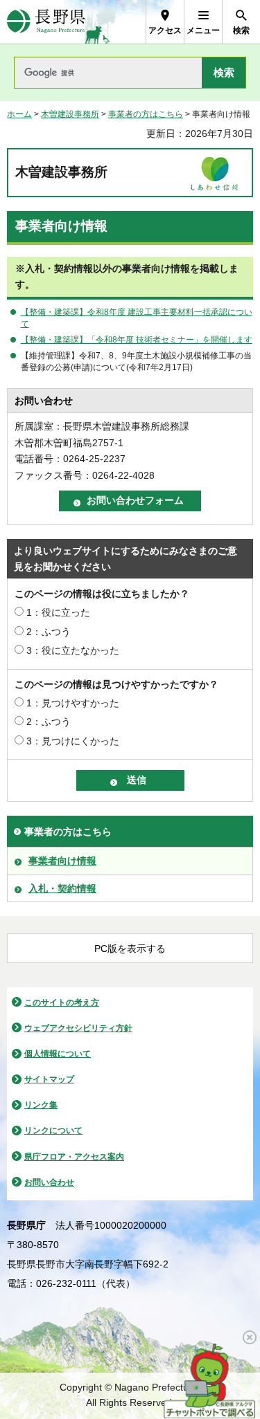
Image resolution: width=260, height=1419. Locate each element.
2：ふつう (48, 631)
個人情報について (57, 1054)
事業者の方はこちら (145, 114)
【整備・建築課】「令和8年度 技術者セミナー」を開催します (136, 340)
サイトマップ (49, 1079)
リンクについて (53, 1130)
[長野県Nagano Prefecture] (46, 22)
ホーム (19, 114)
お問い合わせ (49, 1182)
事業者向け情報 (62, 860)
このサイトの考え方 (61, 1002)
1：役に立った (58, 612)
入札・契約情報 (62, 888)
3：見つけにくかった (72, 741)
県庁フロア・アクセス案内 (74, 1157)
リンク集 (41, 1105)
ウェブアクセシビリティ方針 (78, 1028)
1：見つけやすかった (72, 702)
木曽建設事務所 (70, 114)
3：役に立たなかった (72, 650)
